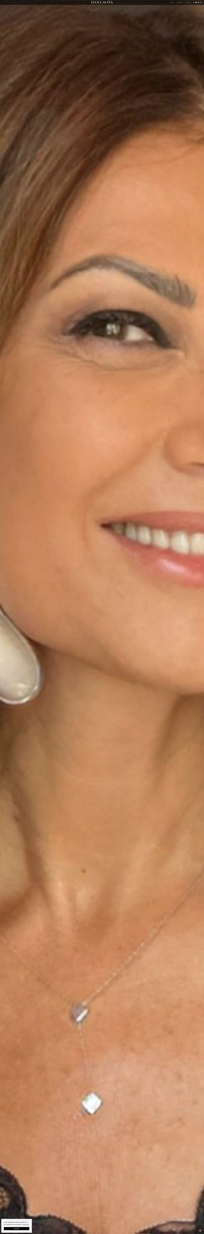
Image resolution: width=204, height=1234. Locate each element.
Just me (187, 2)
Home (172, 2)
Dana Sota (102, 2)
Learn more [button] (25, 1224)
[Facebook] (198, 2)
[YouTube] (196, 2)
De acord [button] (16, 1228)
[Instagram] (194, 2)
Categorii (180, 2)
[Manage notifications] (200, 1230)
